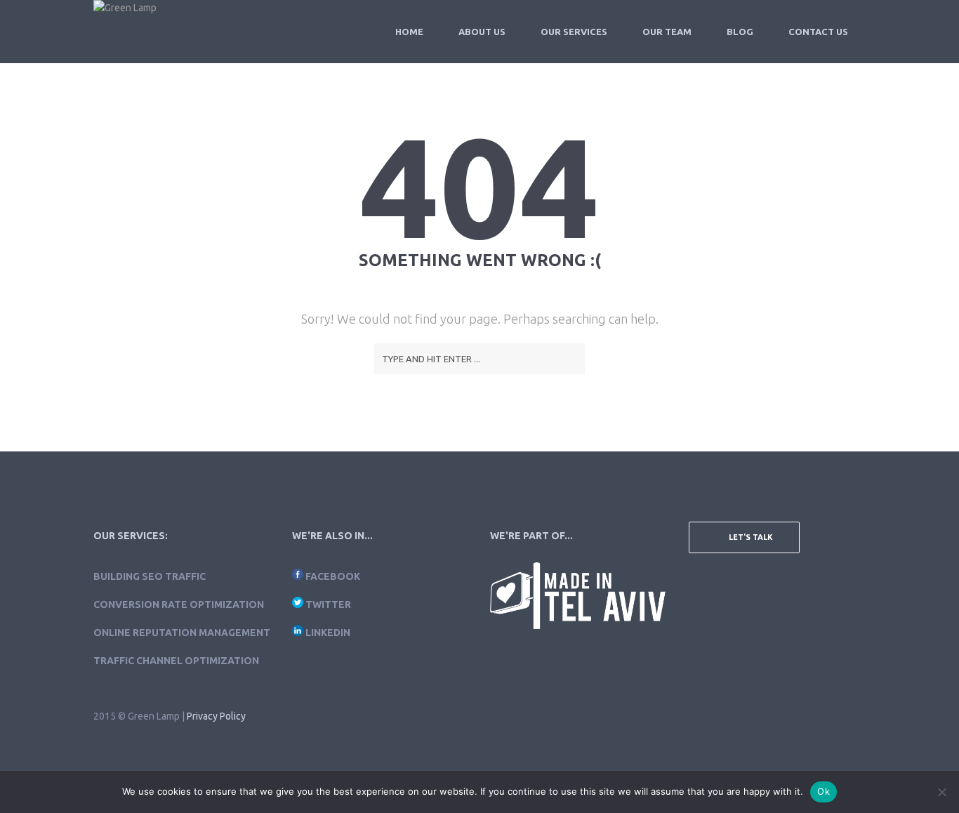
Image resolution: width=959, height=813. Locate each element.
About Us (481, 32)
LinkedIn (327, 632)
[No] (941, 792)
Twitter (328, 604)
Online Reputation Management (181, 632)
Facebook (332, 576)
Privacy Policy (216, 716)
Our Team (667, 32)
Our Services (574, 32)
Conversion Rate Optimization (178, 604)
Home (409, 32)
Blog (740, 32)
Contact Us (818, 32)
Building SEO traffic (149, 576)
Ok (823, 791)
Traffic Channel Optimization (176, 660)
